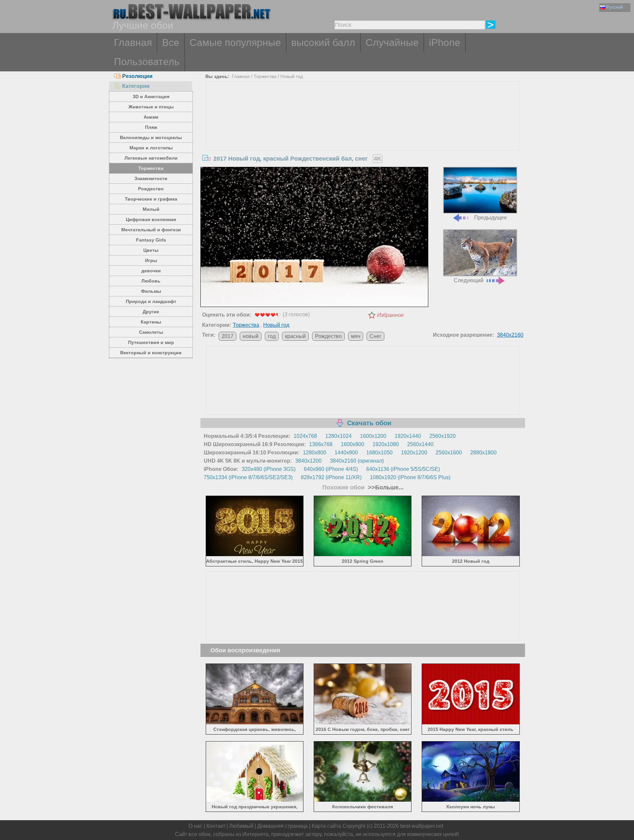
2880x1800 (483, 452)
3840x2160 (510, 335)
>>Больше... (385, 487)
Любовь (150, 281)
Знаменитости (150, 178)
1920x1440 (408, 436)
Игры (151, 260)
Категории (136, 86)
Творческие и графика (151, 199)
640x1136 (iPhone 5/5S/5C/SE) (403, 469)
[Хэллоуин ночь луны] (470, 800)
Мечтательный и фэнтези (151, 229)
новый (251, 336)
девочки (151, 270)
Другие (151, 311)
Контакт (215, 826)
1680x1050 (379, 452)
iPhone (444, 42)
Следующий (468, 280)
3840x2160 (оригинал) (357, 461)
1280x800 (314, 452)
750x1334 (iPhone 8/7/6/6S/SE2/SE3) (248, 477)
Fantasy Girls (151, 240)
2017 (227, 336)
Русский (614, 7)
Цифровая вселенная (151, 219)
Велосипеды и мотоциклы (151, 137)
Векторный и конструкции (151, 352)
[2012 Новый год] (470, 555)
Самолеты (151, 332)
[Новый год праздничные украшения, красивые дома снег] (254, 800)
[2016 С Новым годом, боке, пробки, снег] (362, 723)
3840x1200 (308, 461)
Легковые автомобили (151, 158)
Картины (151, 322)
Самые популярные (235, 42)
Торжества (150, 168)
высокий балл (323, 42)
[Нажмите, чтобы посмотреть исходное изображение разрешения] (314, 238)
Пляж (151, 127)
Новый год (291, 76)
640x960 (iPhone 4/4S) (331, 469)
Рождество (151, 188)
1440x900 (346, 452)
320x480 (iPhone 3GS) (269, 469)
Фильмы (151, 291)
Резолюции (137, 76)
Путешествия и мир (151, 342)
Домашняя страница (282, 826)
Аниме (151, 117)
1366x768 (321, 444)
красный (295, 336)
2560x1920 (442, 436)
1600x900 (352, 444)
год (272, 336)
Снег (375, 336)
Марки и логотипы (151, 147)
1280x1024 (338, 436)
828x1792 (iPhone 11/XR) (331, 477)
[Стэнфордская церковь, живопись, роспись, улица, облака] (254, 723)
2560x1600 (449, 452)
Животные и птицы (151, 106)
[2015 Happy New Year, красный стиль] (470, 723)
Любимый (241, 826)
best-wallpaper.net (421, 826)
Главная (133, 42)
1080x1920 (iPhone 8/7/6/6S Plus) (410, 477)
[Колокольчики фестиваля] (362, 800)
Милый (151, 209)
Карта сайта (326, 826)
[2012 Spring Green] (362, 555)
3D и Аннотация (151, 96)
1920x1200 (414, 452)
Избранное (390, 315)
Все (170, 42)
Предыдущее (490, 217)
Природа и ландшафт (151, 301)
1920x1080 (385, 444)
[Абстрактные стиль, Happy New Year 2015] (254, 555)
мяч (355, 336)
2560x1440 (420, 444)
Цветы (150, 250)
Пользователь (147, 61)
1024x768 (305, 436)
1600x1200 (373, 436)
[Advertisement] (362, 131)
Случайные (392, 42)
